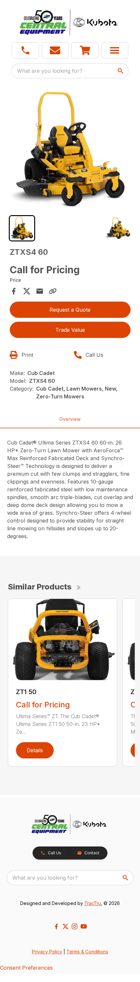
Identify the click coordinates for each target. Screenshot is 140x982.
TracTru (92, 903)
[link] (85, 50)
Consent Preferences (26, 967)
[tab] (22, 228)
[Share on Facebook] (14, 291)
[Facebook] (56, 926)
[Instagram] (74, 926)
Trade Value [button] (70, 330)
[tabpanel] (70, 149)
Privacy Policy (47, 951)
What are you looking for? (49, 71)
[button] (25, 50)
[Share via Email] (40, 291)
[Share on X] (27, 291)
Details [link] (35, 750)
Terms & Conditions (87, 951)
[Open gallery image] (70, 148)
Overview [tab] (70, 419)
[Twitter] (65, 926)
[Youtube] (83, 926)
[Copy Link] (53, 291)
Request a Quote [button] (70, 309)
